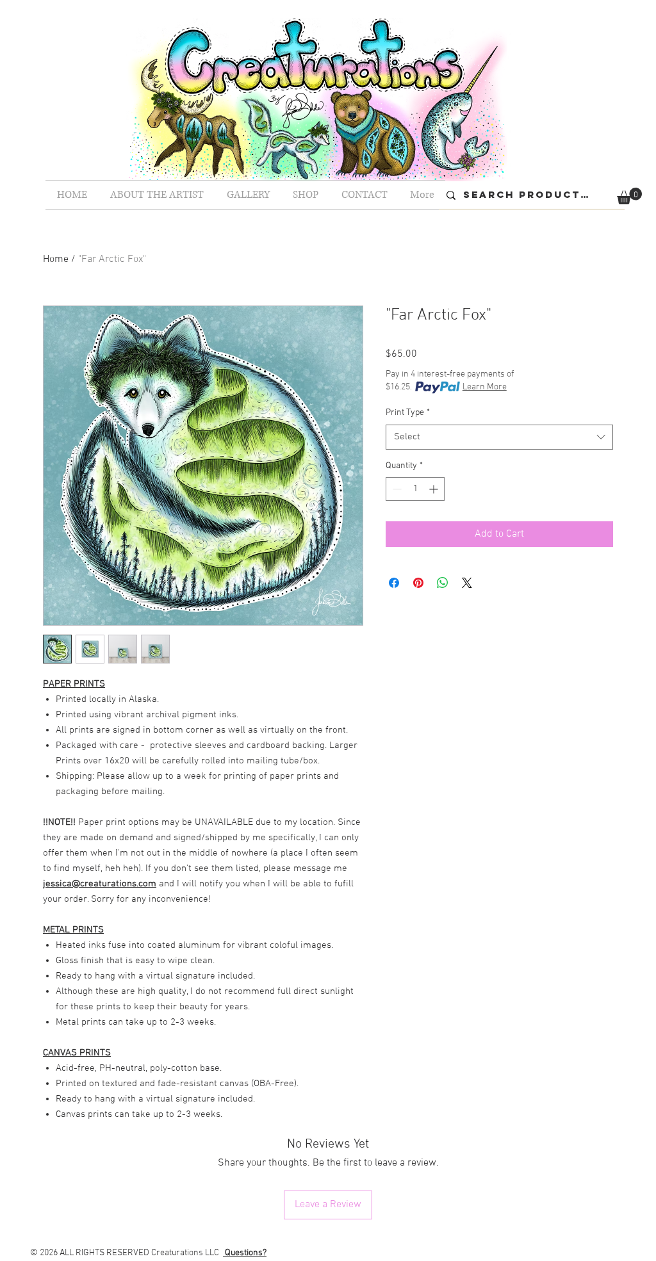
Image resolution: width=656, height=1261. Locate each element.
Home (56, 259)
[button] (629, 196)
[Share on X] (467, 582)
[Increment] (435, 489)
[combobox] (499, 437)
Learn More (485, 387)
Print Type (408, 412)
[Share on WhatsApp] (442, 582)
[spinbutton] (415, 489)
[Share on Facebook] (394, 582)
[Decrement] (396, 489)
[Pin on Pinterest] (418, 582)
